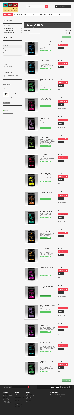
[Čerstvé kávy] (14, 7)
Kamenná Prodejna (8, 68)
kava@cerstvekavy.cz (58, 398)
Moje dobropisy (29, 397)
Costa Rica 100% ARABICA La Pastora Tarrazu (46, 193)
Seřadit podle (26, 33)
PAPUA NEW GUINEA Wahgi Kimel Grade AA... (46, 324)
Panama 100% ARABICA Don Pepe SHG (46, 268)
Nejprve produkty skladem (10, 50)
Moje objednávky (29, 394)
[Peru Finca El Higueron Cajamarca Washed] (31, 124)
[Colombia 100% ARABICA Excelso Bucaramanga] (31, 237)
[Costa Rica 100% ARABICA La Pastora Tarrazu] (31, 199)
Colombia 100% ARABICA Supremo (46, 249)
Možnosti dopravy (18, 401)
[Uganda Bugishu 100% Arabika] (31, 48)
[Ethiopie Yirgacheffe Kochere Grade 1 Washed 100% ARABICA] (31, 86)
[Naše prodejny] (12, 110)
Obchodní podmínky (8, 66)
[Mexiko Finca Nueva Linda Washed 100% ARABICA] (31, 105)
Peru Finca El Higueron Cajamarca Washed (45, 117)
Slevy (5, 89)
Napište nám (17, 400)
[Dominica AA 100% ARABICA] (31, 218)
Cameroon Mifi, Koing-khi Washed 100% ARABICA (45, 174)
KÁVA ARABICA (8, 14)
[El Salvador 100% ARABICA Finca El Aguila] (31, 312)
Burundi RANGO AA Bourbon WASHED (46, 343)
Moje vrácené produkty (30, 395)
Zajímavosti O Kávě (9, 72)
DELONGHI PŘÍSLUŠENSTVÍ (9, 32)
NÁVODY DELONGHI (59, 14)
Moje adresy (28, 398)
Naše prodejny (8, 107)
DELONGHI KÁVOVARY (8, 28)
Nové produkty (8, 81)
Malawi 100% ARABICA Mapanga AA (45, 155)
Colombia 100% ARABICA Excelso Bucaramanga (46, 230)
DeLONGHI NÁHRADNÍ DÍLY (9, 30)
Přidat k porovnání (62, 52)
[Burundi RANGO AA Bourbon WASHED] (31, 349)
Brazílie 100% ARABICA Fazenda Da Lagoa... (47, 61)
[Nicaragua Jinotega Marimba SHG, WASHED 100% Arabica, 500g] (31, 293)
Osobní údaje (28, 400)
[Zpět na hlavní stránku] (4, 20)
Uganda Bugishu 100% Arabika (47, 41)
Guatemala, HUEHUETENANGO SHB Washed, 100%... (47, 136)
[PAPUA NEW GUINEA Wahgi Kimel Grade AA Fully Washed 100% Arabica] (31, 331)
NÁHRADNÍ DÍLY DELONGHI (45, 14)
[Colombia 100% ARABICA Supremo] (31, 255)
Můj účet (28, 392)
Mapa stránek (17, 407)
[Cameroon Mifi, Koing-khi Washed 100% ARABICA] (31, 180)
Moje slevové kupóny (30, 401)
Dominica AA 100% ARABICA (46, 211)
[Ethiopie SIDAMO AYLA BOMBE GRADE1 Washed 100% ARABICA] (31, 368)
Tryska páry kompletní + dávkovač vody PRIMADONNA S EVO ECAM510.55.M (16, 93)
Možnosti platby (8, 64)
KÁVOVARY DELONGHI (29, 14)
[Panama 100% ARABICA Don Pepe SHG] (31, 274)
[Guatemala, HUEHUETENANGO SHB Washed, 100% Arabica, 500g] (31, 143)
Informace (7, 60)
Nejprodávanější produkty (19, 397)
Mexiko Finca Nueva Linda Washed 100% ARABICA (45, 99)
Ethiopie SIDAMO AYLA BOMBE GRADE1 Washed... (47, 362)
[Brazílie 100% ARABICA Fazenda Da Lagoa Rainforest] (31, 67)
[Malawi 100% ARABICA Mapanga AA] (31, 161)
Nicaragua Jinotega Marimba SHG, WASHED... (46, 287)
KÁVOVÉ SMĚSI (18, 14)
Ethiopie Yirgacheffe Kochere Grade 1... (46, 80)
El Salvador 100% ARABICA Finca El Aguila (47, 306)
